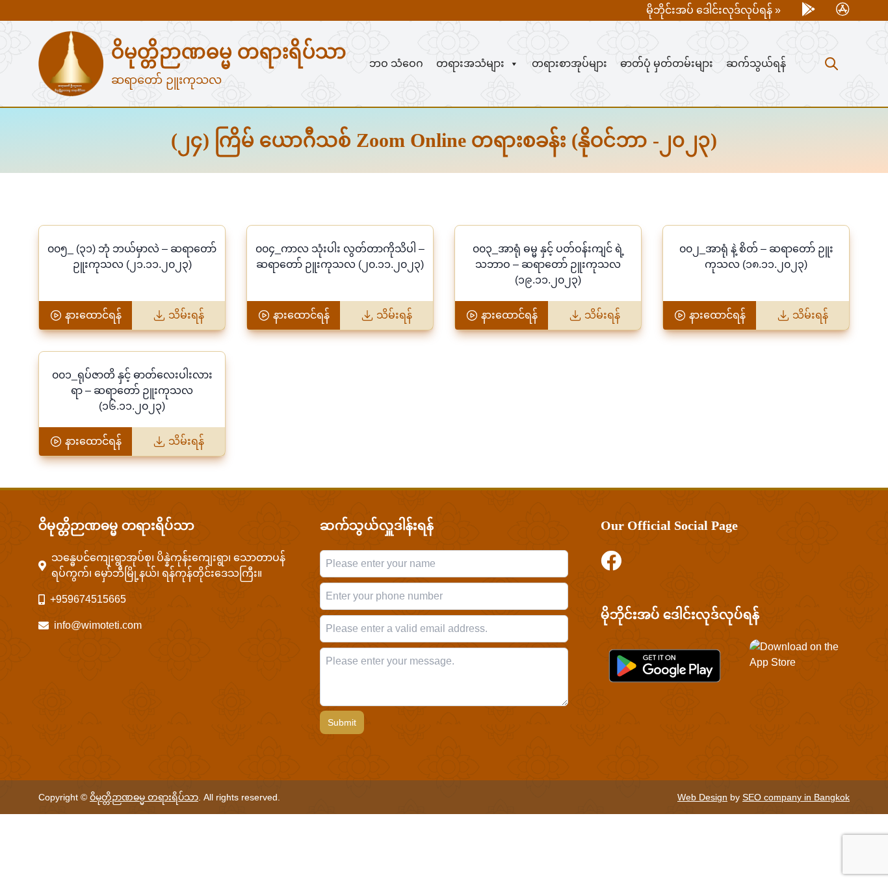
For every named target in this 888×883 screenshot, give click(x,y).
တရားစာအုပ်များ (569, 63)
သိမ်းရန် (186, 315)
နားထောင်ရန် (93, 315)
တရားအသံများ (470, 63)
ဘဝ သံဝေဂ (396, 63)
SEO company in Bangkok (796, 797)
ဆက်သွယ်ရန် (756, 63)
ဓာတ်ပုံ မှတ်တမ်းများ (666, 63)
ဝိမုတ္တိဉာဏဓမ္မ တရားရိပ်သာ (228, 51)
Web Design (702, 797)
